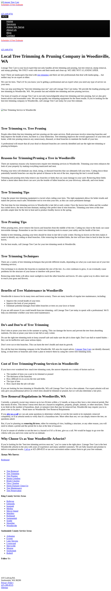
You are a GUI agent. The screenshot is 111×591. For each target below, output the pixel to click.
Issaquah (10, 506)
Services (11, 24)
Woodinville (11, 525)
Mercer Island (12, 511)
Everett (9, 538)
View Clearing (12, 483)
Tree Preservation (13, 490)
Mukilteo (10, 513)
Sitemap (4, 587)
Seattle (9, 521)
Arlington (10, 536)
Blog (8, 32)
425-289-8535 (7, 585)
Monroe (9, 548)
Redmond (5, 460)
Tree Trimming (12, 473)
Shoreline (10, 523)
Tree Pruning (12, 476)
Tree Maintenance (14, 488)
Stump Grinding (13, 478)
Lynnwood (11, 543)
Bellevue (10, 501)
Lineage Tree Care (83, 349)
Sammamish (11, 518)
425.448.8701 (7, 14)
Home (9, 21)
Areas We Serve (15, 27)
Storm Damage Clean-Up (17, 486)
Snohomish (11, 551)
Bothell (9, 553)
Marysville (11, 546)
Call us (27, 449)
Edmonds (10, 504)
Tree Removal (12, 471)
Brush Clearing (12, 481)
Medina (9, 508)
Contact (10, 35)
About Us (11, 30)
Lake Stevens (12, 541)
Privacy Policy (7, 583)
